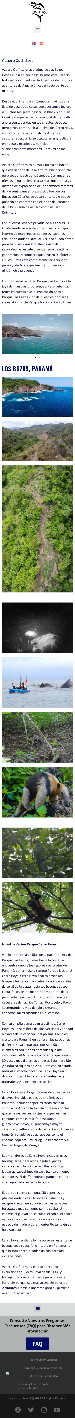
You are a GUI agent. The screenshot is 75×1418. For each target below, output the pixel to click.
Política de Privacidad (43, 1359)
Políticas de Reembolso (43, 1376)
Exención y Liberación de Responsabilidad (33, 1386)
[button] (37, 29)
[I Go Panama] (7, 1373)
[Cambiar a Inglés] (34, 43)
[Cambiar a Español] (41, 43)
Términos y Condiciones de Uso (43, 1367)
